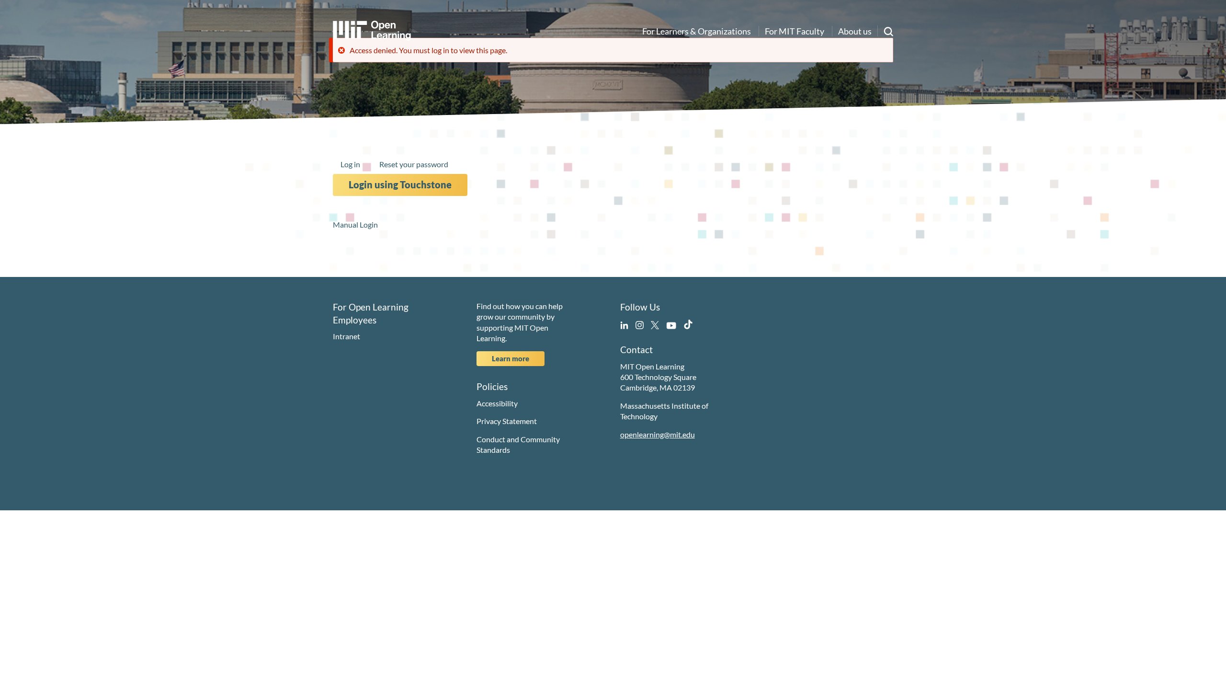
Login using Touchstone (400, 184)
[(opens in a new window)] (624, 323)
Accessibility (497, 403)
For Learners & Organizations (696, 31)
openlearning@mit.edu (657, 434)
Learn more (510, 358)
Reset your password (413, 164)
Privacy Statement (507, 421)
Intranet (346, 336)
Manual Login (355, 224)
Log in (350, 164)
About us (855, 31)
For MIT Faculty (794, 31)
